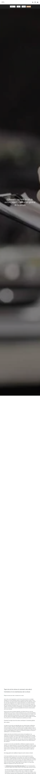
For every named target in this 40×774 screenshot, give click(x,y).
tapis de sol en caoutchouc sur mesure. (24, 717)
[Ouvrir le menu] (37, 2)
